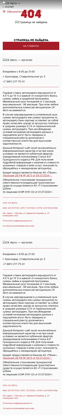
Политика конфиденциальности (17, 220)
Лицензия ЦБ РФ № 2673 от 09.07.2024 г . (27, 175)
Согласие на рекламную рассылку (18, 226)
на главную (31, 46)
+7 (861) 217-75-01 (14, 263)
